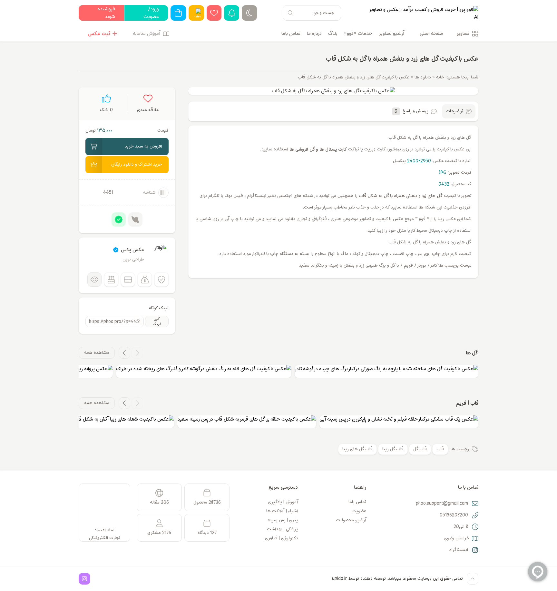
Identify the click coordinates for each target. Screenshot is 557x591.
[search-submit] (290, 12)
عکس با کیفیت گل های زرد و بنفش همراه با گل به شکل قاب (402, 59)
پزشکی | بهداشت (282, 529)
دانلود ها (423, 77)
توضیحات (454, 111)
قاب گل (420, 449)
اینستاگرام (458, 550)
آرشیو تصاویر (391, 33)
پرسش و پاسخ (411, 111)
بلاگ (332, 33)
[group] (386, 371)
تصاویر (462, 33)
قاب (440, 449)
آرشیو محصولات (351, 520)
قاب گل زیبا (393, 449)
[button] (137, 353)
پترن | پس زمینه (283, 520)
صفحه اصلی (431, 33)
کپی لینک (157, 321)
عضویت (359, 511)
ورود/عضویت (151, 13)
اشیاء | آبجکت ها (282, 511)
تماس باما (290, 33)
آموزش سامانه (146, 33)
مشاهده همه (96, 352)
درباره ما (314, 33)
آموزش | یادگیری (283, 502)
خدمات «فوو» (358, 33)
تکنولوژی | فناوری (281, 538)
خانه (440, 77)
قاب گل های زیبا (357, 449)
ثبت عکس (99, 33)
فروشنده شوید (106, 13)
